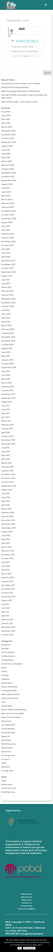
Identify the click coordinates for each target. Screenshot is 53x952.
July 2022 (5, 249)
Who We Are (26, 897)
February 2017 (7, 425)
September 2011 (8, 596)
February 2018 (7, 386)
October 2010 (7, 635)
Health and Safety (9, 687)
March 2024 (6, 199)
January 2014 (7, 516)
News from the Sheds (10, 717)
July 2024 (5, 188)
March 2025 (6, 161)
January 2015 (7, 470)
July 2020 (5, 310)
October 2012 (7, 558)
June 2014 (5, 497)
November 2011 (8, 589)
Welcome (5, 767)
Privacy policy (29, 948)
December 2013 (8, 520)
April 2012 (5, 570)
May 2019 (5, 356)
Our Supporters (8, 725)
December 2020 (8, 299)
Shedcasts (6, 751)
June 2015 (5, 451)
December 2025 (8, 131)
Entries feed (6, 784)
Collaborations (8, 656)
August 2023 (7, 222)
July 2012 (5, 562)
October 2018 (7, 363)
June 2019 (5, 352)
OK (19, 948)
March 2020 (6, 325)
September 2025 (8, 142)
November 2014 (8, 478)
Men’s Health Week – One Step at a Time (19, 102)
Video (4, 763)
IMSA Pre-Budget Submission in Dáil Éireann (20, 91)
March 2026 (6, 127)
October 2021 (7, 268)
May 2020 (5, 318)
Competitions (7, 660)
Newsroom (6, 721)
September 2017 (8, 398)
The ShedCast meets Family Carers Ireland (20, 83)
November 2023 (8, 211)
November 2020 (8, 302)
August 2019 (6, 348)
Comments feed (8, 788)
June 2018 (5, 375)
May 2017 (5, 413)
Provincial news (8, 732)
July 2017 (5, 405)
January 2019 (7, 360)
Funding (4, 675)
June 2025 (6, 154)
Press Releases (8, 728)
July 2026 (5, 111)
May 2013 (5, 539)
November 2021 (8, 264)
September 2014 (8, 486)
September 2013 (8, 528)
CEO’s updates (8, 652)
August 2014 (6, 490)
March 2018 (6, 383)
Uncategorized (8, 755)
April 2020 (5, 322)
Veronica (5, 759)
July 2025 (5, 150)
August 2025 (7, 146)
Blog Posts (6, 645)
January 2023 (7, 237)
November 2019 (8, 341)
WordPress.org (8, 792)
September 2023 (8, 218)
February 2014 (7, 512)
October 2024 (7, 176)
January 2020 (7, 333)
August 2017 (6, 402)
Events (4, 671)
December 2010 (8, 627)
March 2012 (6, 573)
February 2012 (7, 577)
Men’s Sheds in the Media (12, 713)
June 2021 (5, 283)
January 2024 (7, 207)
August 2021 (6, 276)
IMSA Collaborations (10, 694)
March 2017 (6, 421)
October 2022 (7, 245)
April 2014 (5, 505)
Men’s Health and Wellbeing (13, 709)
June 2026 (6, 115)
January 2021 (7, 295)
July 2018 (5, 371)
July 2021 (5, 279)
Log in (4, 780)
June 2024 (6, 192)
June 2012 (5, 566)
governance (6, 683)
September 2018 (8, 367)
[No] (50, 944)
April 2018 (5, 379)
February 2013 (7, 551)
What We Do (26, 894)
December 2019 (8, 337)
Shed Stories (6, 748)
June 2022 (6, 253)
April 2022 (5, 257)
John (3, 702)
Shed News (6, 740)
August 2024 (7, 184)
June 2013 (5, 535)
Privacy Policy (26, 906)
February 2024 (7, 203)
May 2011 (5, 612)
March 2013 (6, 547)
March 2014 (6, 509)
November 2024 (8, 173)
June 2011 (5, 608)
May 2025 (5, 157)
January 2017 (7, 428)
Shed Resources (8, 744)
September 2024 (8, 180)
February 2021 (7, 291)
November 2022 (8, 241)
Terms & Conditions (26, 909)
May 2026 (5, 119)
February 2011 (7, 619)
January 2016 (7, 436)
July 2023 (5, 226)
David (3, 667)
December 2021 (8, 260)
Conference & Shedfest (11, 664)
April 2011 (5, 615)
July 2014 (5, 493)
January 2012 (7, 581)
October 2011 (7, 593)
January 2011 (7, 623)
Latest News (6, 706)
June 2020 (6, 314)
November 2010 (8, 631)
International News (9, 698)
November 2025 (8, 134)
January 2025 (7, 169)
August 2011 (6, 600)
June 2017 (5, 409)
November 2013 (8, 524)
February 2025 (7, 165)
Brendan (5, 648)
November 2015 (8, 444)
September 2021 (8, 272)
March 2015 (6, 463)
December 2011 (8, 585)
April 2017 (5, 417)
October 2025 (7, 138)
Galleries (5, 679)
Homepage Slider (9, 690)
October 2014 (7, 482)
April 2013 (5, 543)
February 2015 (7, 467)
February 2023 (7, 234)
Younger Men (7, 770)
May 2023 (5, 230)
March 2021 (6, 287)
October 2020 (7, 306)
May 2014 (5, 501)
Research (5, 736)
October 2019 (7, 344)
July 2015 (5, 447)
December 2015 (8, 440)
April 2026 (5, 123)
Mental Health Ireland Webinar (15, 87)
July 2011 (5, 604)
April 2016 (5, 432)
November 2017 (8, 394)
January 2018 (7, 390)
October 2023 (7, 215)
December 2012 (8, 554)
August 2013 (6, 531)
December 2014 (8, 474)
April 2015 (5, 459)
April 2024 (5, 195)
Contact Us (26, 903)
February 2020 (7, 329)
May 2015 (5, 455)
